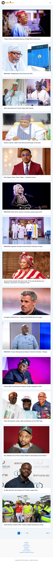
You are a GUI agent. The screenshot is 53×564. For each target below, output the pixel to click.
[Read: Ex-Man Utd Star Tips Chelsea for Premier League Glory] (26, 474)
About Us (26, 544)
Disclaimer (26, 549)
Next (48, 533)
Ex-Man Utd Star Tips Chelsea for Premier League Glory (21, 490)
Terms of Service (26, 550)
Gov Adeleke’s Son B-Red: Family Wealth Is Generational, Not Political (25, 455)
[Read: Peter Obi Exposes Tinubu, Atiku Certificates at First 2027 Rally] (26, 405)
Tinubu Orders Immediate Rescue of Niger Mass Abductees (22, 39)
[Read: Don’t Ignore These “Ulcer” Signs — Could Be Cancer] (26, 161)
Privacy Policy (26, 545)
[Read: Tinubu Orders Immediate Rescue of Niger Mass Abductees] (26, 23)
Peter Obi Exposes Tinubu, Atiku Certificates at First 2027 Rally (23, 421)
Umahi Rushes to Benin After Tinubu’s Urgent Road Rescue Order (24, 524)
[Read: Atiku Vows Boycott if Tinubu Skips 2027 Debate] (26, 92)
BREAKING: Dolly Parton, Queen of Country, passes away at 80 (23, 212)
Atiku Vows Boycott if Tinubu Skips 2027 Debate (18, 108)
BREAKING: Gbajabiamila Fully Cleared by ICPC (18, 73)
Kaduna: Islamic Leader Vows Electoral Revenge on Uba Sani (22, 142)
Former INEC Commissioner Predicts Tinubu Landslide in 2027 (23, 386)
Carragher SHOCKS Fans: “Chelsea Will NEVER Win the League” (23, 317)
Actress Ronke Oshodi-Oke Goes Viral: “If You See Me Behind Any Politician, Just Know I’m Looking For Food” (24, 281)
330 (27, 533)
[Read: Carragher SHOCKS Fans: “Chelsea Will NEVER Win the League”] (26, 301)
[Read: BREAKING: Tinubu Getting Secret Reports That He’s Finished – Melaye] (26, 336)
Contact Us (26, 547)
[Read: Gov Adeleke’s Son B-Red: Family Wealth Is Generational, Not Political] (26, 439)
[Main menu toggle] (50, 2)
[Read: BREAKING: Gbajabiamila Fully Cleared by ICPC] (26, 57)
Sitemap (26, 542)
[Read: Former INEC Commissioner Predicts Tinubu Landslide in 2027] (26, 370)
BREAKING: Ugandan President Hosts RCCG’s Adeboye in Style (23, 246)
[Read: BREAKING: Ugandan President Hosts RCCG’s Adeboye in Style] (26, 230)
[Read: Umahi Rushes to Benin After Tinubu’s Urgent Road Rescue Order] (26, 508)
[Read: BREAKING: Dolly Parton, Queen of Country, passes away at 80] (26, 196)
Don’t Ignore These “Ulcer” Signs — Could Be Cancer (20, 177)
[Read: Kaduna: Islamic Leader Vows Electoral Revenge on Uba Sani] (26, 126)
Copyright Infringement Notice (26, 552)
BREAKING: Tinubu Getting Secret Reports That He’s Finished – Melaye (25, 352)
